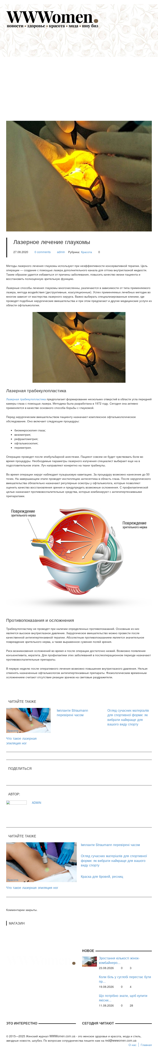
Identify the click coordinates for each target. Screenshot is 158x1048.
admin (61, 252)
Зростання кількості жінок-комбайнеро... (119, 960)
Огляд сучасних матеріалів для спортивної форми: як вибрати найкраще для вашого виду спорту (128, 717)
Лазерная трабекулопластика (26, 399)
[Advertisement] (85, 72)
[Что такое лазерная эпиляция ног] (28, 720)
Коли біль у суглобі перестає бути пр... (125, 979)
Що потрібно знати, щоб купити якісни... (123, 997)
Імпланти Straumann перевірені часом (72, 712)
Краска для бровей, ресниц (102, 876)
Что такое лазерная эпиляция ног (21, 740)
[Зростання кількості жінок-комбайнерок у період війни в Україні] (89, 961)
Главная (146, 1045)
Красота (86, 252)
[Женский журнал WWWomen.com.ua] (52, 19)
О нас (132, 1045)
